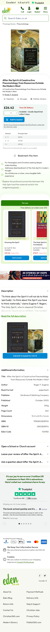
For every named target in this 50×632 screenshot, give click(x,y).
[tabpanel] (25, 235)
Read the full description (13, 316)
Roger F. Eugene (11, 95)
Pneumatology (23, 24)
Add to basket (16, 119)
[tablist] (25, 203)
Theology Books (9, 24)
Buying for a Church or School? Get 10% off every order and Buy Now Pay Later (24, 126)
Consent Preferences (25, 562)
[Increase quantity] (16, 113)
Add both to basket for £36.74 (25, 356)
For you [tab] (25, 203)
